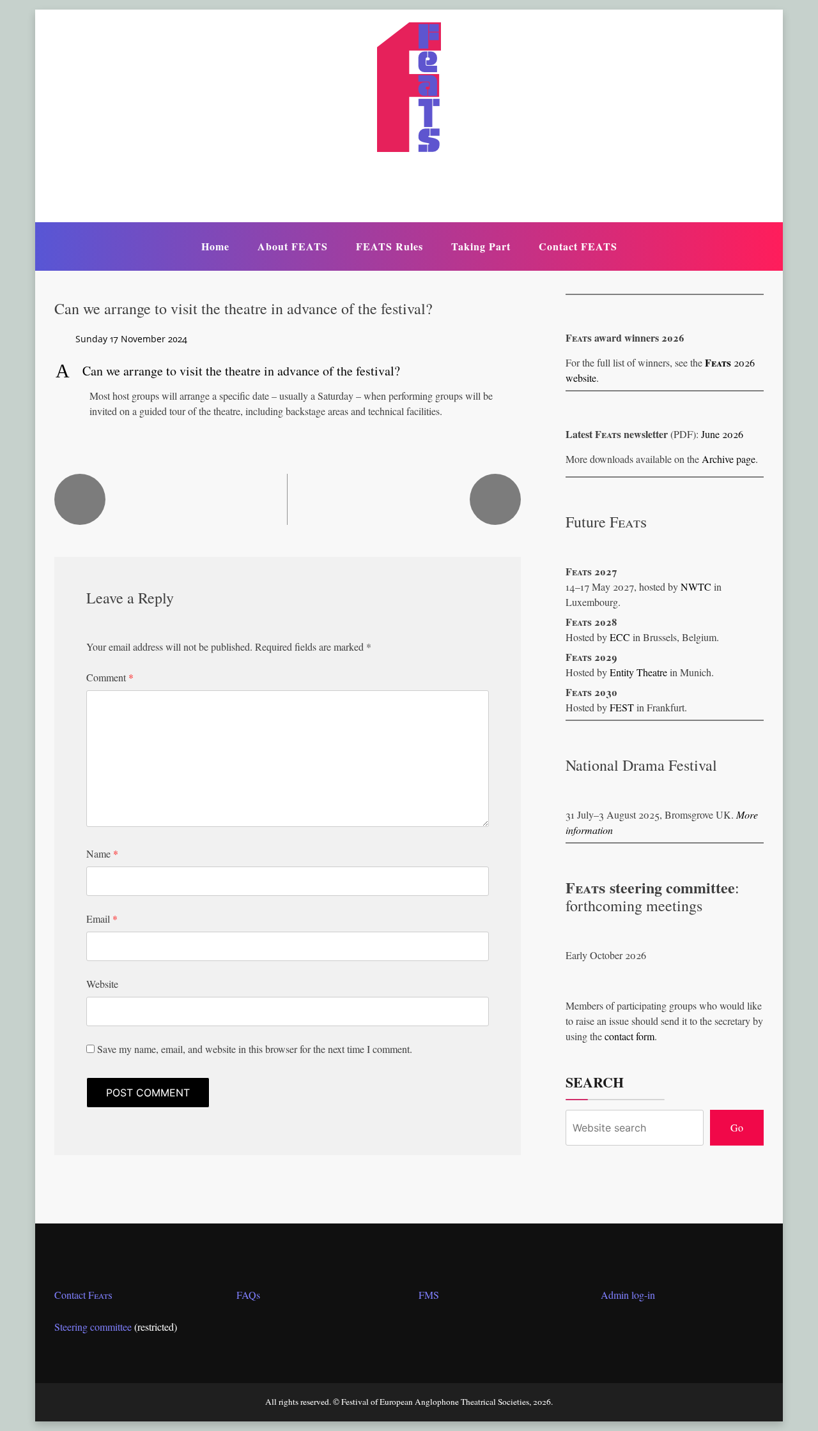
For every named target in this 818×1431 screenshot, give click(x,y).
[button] (287, 371)
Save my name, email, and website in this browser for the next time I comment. (254, 1049)
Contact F (83, 1294)
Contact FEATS (578, 246)
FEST (622, 707)
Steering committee (93, 1326)
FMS (429, 1294)
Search (595, 1082)
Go (736, 1127)
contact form (629, 1036)
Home (215, 246)
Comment (110, 677)
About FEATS (293, 246)
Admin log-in (628, 1294)
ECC (620, 637)
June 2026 (722, 434)
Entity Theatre (638, 672)
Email (102, 918)
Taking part (481, 246)
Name (102, 853)
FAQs (248, 1294)
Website (102, 983)
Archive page (728, 459)
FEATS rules (389, 246)
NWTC (696, 586)
